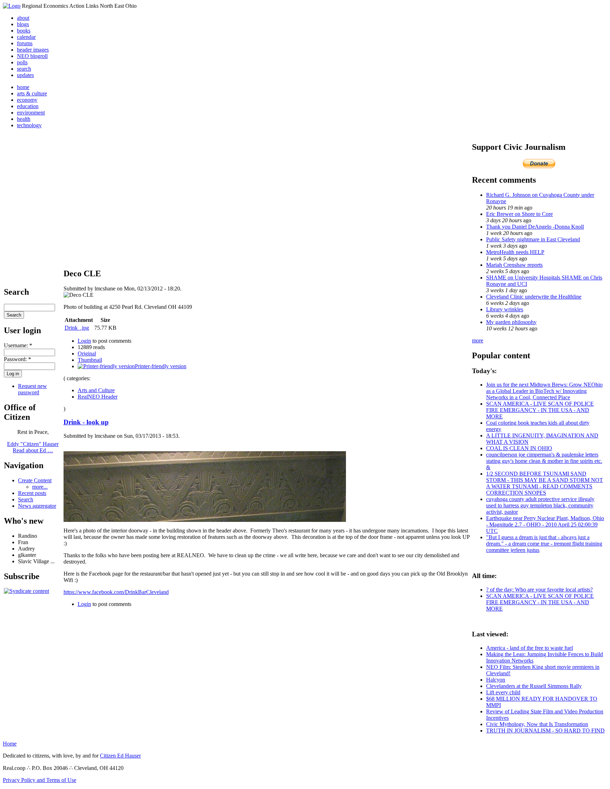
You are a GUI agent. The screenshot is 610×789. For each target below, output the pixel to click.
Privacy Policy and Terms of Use (39, 780)
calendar (26, 37)
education (27, 106)
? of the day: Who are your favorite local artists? (539, 590)
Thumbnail (90, 360)
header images (33, 50)
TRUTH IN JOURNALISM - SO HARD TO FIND (545, 731)
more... (40, 487)
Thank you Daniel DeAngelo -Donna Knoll (535, 227)
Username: (18, 345)
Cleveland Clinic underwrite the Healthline (533, 297)
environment (31, 113)
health (23, 119)
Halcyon (495, 680)
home (23, 87)
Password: (17, 359)
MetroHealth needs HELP (515, 252)
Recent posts (32, 493)
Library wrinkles (504, 309)
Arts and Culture (96, 390)
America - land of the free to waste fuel (529, 648)
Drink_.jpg (77, 328)
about (23, 18)
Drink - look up (86, 422)
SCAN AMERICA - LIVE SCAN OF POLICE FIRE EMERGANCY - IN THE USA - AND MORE (540, 410)
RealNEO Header (98, 397)
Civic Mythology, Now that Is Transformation (537, 724)
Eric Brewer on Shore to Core (519, 214)
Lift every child (503, 692)
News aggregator (37, 506)
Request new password (32, 389)
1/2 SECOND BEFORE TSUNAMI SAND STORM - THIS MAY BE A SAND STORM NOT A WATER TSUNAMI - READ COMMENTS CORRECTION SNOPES (544, 483)
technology (29, 125)
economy (27, 100)
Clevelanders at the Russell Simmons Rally (534, 686)
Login (84, 341)
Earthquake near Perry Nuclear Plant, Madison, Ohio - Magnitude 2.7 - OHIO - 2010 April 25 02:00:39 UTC (545, 524)
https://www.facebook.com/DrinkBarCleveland (116, 592)
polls (22, 62)
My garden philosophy (511, 322)
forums (24, 43)
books (23, 31)
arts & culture (32, 93)
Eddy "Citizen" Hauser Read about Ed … (33, 447)
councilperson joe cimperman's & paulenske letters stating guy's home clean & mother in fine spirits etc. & (544, 461)
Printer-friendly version (160, 366)
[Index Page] (11, 6)
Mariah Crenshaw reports (514, 265)
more (477, 340)
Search (25, 499)
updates (25, 75)
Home (10, 744)
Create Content (35, 480)
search (24, 69)
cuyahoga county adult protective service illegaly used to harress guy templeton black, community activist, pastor (540, 505)
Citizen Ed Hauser (120, 756)
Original (87, 354)
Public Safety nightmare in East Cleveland (533, 239)
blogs (23, 24)
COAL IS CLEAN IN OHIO (519, 448)
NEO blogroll (32, 56)
